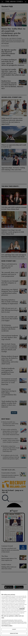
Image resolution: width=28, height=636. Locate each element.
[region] (14, 613)
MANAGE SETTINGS (14, 633)
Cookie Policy (22, 608)
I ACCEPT (14, 629)
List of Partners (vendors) (6, 625)
